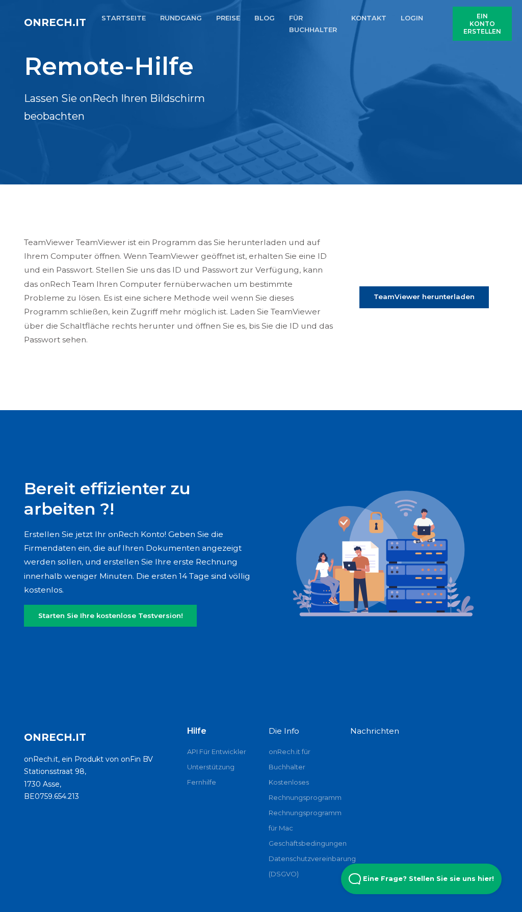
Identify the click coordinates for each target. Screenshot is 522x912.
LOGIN (412, 18)
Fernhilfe (201, 782)
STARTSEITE (123, 18)
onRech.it (55, 22)
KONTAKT (368, 18)
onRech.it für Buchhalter (289, 759)
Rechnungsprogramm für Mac (302, 820)
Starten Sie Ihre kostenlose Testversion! (110, 615)
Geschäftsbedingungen (302, 843)
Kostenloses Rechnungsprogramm (302, 789)
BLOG (264, 18)
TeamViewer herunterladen (424, 296)
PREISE (228, 18)
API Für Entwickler (216, 751)
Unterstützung (210, 767)
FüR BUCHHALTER (313, 24)
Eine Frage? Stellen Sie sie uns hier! (427, 878)
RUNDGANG (181, 18)
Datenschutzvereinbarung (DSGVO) (302, 866)
